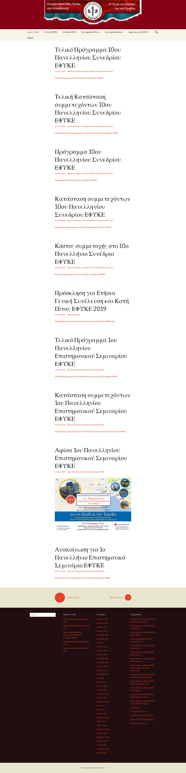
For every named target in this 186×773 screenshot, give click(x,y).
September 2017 (103, 702)
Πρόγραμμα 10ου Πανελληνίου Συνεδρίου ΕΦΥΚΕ (88, 159)
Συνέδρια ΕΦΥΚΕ (69, 32)
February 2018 (102, 686)
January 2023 (102, 631)
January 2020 (102, 654)
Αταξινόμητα (75, 314)
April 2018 (100, 678)
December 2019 (103, 658)
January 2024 (102, 627)
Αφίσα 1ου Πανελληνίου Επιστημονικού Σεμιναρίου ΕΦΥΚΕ (91, 458)
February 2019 (102, 670)
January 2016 (102, 725)
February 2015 (102, 741)
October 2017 (102, 698)
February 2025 (102, 619)
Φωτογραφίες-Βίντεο (90, 32)
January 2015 (102, 745)
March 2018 (101, 682)
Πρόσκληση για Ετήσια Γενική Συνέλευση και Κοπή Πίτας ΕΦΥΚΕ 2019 (92, 300)
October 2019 (102, 666)
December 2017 (103, 694)
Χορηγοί (30, 38)
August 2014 (101, 753)
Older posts (68, 597)
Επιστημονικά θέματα (114, 32)
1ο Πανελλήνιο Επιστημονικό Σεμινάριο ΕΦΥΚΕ (87, 370)
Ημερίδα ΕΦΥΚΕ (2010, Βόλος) (141, 715)
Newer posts (120, 597)
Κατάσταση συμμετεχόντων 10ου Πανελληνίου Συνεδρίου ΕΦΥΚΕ (92, 206)
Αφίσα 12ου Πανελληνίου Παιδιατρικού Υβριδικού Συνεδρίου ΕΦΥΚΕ (72, 635)
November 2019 (103, 662)
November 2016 (103, 717)
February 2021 (102, 650)
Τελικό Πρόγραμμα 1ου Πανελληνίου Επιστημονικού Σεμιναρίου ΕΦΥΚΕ (86, 376)
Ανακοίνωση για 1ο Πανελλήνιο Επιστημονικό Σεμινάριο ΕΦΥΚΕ (90, 557)
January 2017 (102, 713)
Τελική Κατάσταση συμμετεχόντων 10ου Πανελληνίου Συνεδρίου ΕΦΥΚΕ (86, 133)
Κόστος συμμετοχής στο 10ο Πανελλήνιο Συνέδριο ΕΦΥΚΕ (92, 253)
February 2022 (102, 646)
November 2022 (103, 639)
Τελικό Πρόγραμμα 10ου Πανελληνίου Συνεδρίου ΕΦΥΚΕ (88, 57)
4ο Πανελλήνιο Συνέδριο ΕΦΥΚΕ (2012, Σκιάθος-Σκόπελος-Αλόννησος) (142, 668)
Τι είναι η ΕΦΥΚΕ (50, 32)
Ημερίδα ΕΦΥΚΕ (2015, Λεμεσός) (142, 719)
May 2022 (100, 643)
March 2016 (101, 721)
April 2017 (100, 705)
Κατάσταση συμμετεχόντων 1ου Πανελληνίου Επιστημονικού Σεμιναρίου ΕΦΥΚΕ (90, 431)
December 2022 (103, 635)
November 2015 (103, 729)
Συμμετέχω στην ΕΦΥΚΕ (138, 32)
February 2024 (102, 623)
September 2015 (103, 737)
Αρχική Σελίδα (33, 32)
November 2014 (103, 749)
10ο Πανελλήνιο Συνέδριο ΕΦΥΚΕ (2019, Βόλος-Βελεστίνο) (91, 71)
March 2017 (101, 709)
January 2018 (102, 690)
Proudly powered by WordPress (93, 768)
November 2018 (103, 674)
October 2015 (102, 733)
